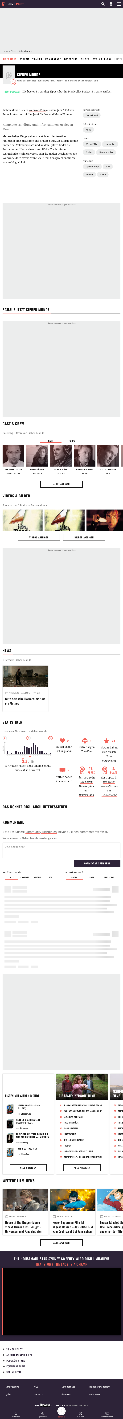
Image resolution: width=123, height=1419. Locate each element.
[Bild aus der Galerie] (23, 520)
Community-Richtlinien (41, 832)
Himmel (89, 174)
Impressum (12, 1386)
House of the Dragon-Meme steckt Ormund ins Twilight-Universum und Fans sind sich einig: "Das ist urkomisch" (23, 1226)
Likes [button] (92, 877)
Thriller (89, 152)
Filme (13, 51)
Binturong (24, 1128)
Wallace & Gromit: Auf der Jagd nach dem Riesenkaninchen (84, 1111)
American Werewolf (73, 1116)
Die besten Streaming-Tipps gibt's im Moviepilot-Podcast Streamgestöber (67, 91)
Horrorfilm (110, 144)
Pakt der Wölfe (72, 1122)
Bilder (85, 59)
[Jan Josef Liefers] (13, 456)
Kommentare (53, 59)
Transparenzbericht (99, 1386)
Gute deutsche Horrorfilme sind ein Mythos (25, 701)
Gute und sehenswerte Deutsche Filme (28, 1121)
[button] (15, 1414)
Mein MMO (95, 1394)
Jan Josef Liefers (38, 114)
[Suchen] (103, 4)
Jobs (8, 1394)
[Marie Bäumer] (37, 456)
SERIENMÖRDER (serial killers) (29, 1107)
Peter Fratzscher (13, 114)
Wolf (108, 166)
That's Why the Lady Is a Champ (61, 1264)
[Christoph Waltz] (84, 456)
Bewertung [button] (109, 877)
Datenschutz (68, 1386)
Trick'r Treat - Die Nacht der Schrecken (83, 1157)
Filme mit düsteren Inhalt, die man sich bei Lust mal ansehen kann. (32, 1137)
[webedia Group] (61, 1406)
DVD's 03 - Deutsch (27, 1148)
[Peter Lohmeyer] (108, 456)
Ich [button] (50, 877)
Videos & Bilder (16, 496)
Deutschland (92, 115)
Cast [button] (50, 440)
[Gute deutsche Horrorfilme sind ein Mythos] (25, 676)
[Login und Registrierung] (111, 4)
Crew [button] (72, 440)
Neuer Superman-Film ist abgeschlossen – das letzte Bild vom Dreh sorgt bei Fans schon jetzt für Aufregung (73, 1226)
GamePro (66, 1394)
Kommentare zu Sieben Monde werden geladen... (31, 838)
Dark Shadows (71, 1128)
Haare (103, 174)
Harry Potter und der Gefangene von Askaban (84, 1105)
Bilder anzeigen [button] (84, 537)
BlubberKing (26, 1113)
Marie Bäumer (63, 114)
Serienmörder (92, 166)
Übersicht (10, 59)
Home (5, 51)
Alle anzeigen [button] (61, 484)
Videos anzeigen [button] (39, 537)
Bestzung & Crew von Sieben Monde (23, 432)
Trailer (37, 59)
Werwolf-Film (92, 144)
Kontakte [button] (24, 877)
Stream (24, 59)
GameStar (39, 1394)
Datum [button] (74, 877)
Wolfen (68, 1145)
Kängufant (25, 1154)
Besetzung (71, 59)
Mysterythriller (106, 152)
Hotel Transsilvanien (74, 1139)
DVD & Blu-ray (102, 59)
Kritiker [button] (37, 877)
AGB (36, 1386)
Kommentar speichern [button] (97, 863)
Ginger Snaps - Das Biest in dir (79, 1151)
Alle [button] (11, 877)
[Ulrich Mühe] (61, 456)
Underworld (70, 1134)
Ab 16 (88, 129)
